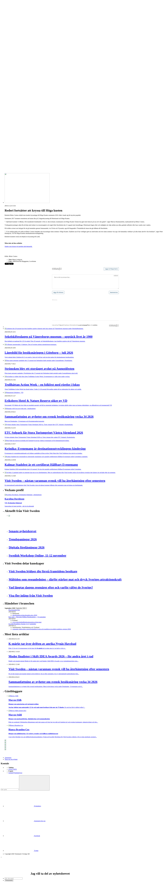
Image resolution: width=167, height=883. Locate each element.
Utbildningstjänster (14, 117)
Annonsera (8, 8)
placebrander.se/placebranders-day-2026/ (24, 615)
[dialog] (83, 869)
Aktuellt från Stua (14, 89)
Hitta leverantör (9, 91)
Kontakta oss (9, 10)
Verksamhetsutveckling (16, 119)
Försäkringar (12, 94)
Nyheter (7, 35)
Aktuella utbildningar (15, 56)
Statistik (11, 87)
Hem (6, 34)
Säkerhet (11, 113)
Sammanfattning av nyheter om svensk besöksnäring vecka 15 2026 (29, 160)
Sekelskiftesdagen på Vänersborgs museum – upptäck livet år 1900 (29, 134)
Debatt (11, 67)
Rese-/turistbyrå (13, 47)
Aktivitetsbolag (13, 37)
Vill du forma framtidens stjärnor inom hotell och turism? (26, 148)
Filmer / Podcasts (14, 72)
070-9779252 (13, 769)
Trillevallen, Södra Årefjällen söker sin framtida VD (24, 151)
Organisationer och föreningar (18, 112)
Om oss (7, 12)
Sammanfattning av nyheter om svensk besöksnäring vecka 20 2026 (29, 158)
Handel (11, 42)
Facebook (37, 836)
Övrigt (10, 120)
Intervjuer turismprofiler (16, 75)
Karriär (7, 54)
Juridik (11, 100)
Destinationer (13, 40)
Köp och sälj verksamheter (17, 101)
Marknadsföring (13, 77)
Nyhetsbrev (37, 806)
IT (9, 98)
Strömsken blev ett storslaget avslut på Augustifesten (24, 138)
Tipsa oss (7, 6)
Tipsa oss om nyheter (11, 759)
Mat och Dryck (13, 46)
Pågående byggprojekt (15, 79)
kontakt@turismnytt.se (15, 773)
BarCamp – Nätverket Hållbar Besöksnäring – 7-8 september (27, 617)
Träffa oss (8, 13)
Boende (11, 39)
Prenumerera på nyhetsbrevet (14, 166)
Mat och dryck (13, 106)
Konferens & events (15, 44)
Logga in (7, 129)
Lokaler (11, 103)
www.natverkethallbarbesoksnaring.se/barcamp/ (27, 622)
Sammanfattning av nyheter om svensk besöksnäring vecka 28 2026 (29, 153)
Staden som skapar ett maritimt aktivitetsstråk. (18, 246)
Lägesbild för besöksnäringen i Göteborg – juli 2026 (24, 136)
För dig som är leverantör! (16, 122)
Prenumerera (9, 880)
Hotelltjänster (13, 96)
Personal (11, 110)
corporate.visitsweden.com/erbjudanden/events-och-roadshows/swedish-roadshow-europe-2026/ (41, 629)
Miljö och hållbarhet (15, 108)
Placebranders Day (14, 610)
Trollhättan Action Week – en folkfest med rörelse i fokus (26, 139)
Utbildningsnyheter (14, 61)
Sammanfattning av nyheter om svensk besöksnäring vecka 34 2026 (29, 146)
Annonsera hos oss (39, 821)
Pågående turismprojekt (16, 80)
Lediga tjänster (13, 58)
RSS (6, 163)
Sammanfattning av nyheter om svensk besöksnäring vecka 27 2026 (29, 155)
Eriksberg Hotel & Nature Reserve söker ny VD (23, 144)
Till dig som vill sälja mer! (16, 124)
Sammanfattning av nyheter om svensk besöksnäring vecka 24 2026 (29, 156)
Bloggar (11, 65)
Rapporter (12, 84)
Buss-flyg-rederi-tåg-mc (16, 51)
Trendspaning (13, 86)
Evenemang (12, 68)
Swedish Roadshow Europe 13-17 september (22, 624)
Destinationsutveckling (12, 53)
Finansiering (12, 70)
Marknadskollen (9, 63)
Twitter (36, 850)
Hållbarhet (12, 73)
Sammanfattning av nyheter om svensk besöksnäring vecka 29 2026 (29, 150)
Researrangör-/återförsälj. (16, 49)
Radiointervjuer (13, 82)
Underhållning (13, 115)
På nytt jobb (12, 60)
